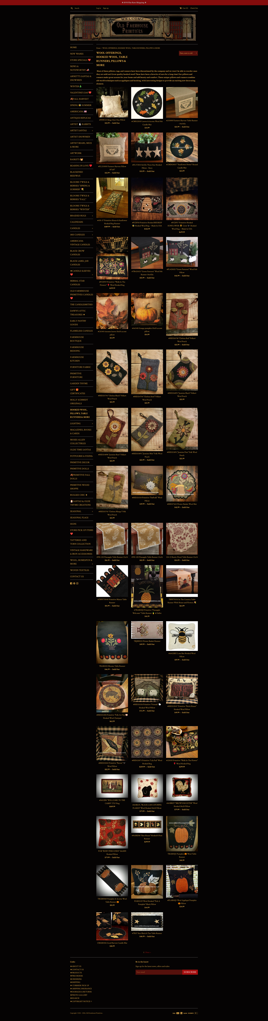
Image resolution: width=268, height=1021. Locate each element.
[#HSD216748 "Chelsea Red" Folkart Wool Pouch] (182, 314)
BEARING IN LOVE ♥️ (81, 165)
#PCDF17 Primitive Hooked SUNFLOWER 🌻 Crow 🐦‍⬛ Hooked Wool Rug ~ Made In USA (182, 225)
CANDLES (81, 228)
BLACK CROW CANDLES (77, 252)
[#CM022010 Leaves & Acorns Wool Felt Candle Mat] (147, 103)
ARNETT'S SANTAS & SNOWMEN (80, 78)
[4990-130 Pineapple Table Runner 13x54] (112, 539)
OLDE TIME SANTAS (80, 449)
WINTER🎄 (76, 86)
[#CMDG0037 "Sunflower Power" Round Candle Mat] (182, 147)
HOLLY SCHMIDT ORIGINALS (79, 401)
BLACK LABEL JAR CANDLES (79, 262)
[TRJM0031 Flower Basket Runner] (147, 630)
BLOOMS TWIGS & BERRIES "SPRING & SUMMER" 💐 (80, 186)
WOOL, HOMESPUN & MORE (81, 562)
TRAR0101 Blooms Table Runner (112, 666)
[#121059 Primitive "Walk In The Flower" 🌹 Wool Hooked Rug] (182, 742)
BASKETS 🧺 (76, 159)
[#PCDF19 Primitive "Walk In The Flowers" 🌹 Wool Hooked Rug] (112, 258)
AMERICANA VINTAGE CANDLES (80, 242)
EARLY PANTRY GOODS (78, 322)
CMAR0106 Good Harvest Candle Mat (112, 943)
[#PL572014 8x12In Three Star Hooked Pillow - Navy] (147, 147)
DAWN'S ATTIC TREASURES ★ (78, 312)
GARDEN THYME (79, 383)
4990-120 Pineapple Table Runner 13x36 (147, 557)
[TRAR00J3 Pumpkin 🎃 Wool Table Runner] (182, 833)
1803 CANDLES (81, 234)
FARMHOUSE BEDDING (77, 349)
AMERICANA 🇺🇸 (78, 111)
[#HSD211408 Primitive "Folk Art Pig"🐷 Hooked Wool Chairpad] (112, 693)
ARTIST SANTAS (81, 130)
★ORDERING (76, 979)
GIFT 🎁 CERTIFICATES (77, 391)
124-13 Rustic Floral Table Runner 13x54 (182, 557)
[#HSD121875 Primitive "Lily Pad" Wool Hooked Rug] (147, 742)
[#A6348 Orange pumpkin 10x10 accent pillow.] (147, 309)
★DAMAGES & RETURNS (81, 992)
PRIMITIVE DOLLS (79, 468)
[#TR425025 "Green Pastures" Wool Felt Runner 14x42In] (147, 253)
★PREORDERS (76, 976)
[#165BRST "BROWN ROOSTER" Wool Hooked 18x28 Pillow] (182, 787)
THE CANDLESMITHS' (81, 304)
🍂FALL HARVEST (79, 98)
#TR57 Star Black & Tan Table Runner (147, 933)
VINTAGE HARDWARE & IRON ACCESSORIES (81, 552)
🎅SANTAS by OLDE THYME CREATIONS (80, 503)
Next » (148, 952)
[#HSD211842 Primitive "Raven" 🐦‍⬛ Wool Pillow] (112, 743)
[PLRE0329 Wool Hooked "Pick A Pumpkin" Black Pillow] (147, 882)
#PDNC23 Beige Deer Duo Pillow (112, 120)
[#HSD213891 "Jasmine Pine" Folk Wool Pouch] (182, 429)
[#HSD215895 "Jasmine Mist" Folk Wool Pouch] (147, 429)
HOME (73, 47)
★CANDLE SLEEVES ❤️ (81, 272)
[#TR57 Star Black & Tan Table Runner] (147, 921)
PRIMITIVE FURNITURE (76, 375)
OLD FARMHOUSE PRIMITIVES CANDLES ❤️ (81, 294)
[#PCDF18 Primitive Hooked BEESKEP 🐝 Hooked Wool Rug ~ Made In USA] (147, 199)
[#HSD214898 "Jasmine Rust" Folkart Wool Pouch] (112, 430)
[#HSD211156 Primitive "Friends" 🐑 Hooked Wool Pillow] (147, 688)
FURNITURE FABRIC (80, 367)
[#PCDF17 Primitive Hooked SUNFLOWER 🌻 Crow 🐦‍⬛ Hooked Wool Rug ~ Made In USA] (182, 199)
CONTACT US (77, 576)
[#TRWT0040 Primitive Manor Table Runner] (112, 581)
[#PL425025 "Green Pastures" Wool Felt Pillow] (182, 252)
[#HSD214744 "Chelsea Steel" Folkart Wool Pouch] (147, 371)
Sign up (105, 8)
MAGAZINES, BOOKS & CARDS (80, 431)
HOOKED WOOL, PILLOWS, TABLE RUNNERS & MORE (80, 413)
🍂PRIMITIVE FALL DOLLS (80, 476)
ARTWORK (76, 153)
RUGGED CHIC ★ (79, 495)
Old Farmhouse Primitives (94, 1013)
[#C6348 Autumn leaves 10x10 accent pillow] (112, 311)
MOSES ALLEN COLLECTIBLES (78, 441)
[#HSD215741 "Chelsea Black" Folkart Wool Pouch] (112, 371)
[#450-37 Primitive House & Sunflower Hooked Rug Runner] (112, 198)
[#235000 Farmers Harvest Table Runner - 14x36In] (182, 102)
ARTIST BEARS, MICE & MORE (81, 145)
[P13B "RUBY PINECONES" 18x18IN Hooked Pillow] (112, 832)
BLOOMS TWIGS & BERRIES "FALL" (79, 197)
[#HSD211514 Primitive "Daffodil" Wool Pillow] (147, 480)
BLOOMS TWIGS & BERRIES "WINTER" (80, 207)
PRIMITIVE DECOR (80, 462)
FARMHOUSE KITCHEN (77, 359)
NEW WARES (76, 53)
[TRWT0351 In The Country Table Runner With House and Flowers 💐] (182, 581)
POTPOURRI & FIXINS (81, 456)
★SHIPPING (75, 982)
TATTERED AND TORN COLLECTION (80, 542)
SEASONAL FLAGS (79, 517)
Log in (98, 8)
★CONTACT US (77, 969)
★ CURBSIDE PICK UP (79, 985)
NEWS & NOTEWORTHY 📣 (79, 68)
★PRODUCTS (76, 972)
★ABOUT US (75, 966)
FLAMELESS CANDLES (81, 330)
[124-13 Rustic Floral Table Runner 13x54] (182, 539)
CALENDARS (76, 222)
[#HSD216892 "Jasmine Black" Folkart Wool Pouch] (182, 369)
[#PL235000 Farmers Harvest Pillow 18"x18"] (112, 148)
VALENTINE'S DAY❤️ (80, 92)
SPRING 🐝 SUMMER (80, 105)
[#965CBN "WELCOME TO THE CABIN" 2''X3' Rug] (112, 786)
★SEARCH (74, 998)
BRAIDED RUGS (81, 215)
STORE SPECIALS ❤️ (80, 60)
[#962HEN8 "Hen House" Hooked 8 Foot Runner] (147, 824)
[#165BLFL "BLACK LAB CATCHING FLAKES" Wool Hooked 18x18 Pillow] (147, 788)
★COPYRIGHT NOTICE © (81, 1001)
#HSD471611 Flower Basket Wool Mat (182, 504)
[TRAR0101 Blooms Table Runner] (112, 642)
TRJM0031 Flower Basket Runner (147, 641)
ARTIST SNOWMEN (80, 136)
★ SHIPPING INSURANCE (81, 988)
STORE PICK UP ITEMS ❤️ (81, 532)
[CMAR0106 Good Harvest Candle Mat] (112, 926)
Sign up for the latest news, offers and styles (152, 966)
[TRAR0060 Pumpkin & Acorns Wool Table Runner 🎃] (112, 880)
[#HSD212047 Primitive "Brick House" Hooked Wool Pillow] (182, 689)
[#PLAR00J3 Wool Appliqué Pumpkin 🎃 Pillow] (182, 881)
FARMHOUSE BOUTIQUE (77, 339)
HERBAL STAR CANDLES (77, 282)
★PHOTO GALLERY (78, 995)
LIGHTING (81, 423)
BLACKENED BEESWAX (76, 173)
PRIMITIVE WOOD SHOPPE (79, 487)
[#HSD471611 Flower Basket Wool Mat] (182, 484)
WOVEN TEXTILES (79, 570)
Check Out (194, 8)
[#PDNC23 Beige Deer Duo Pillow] (112, 102)
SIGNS (73, 523)
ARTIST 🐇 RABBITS (80, 124)
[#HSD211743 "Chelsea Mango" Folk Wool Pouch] (112, 487)
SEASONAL (81, 511)
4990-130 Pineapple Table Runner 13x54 (112, 557)
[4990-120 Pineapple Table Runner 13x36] (147, 539)
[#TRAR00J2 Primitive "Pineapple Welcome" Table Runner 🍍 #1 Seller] (147, 586)
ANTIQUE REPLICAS (80, 117)
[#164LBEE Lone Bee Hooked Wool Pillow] (182, 636)
